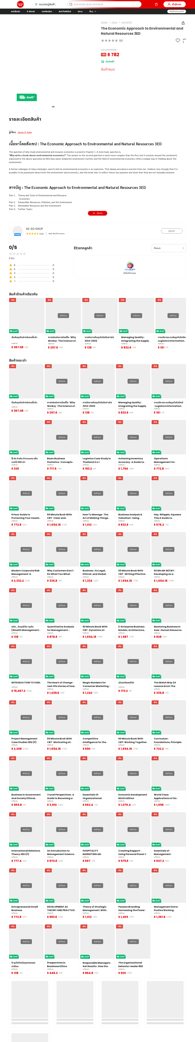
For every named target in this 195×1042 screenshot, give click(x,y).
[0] (156, 4)
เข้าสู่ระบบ (176, 4)
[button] (176, 11)
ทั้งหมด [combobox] (157, 248)
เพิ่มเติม (100, 213)
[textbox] (97, 200)
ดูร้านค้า (171, 231)
